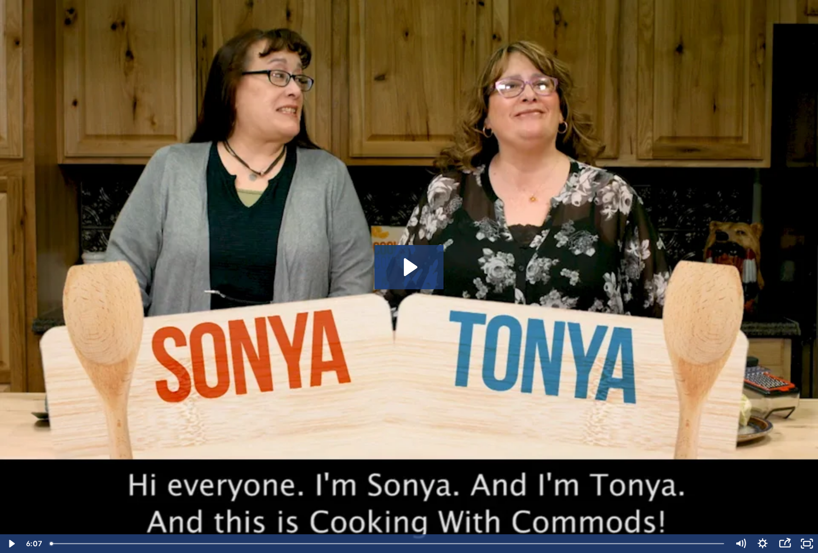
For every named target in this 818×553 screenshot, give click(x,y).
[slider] (388, 543)
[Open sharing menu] (785, 543)
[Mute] (740, 543)
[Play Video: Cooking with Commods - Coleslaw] (409, 267)
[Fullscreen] (807, 543)
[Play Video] (11, 543)
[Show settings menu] (763, 543)
